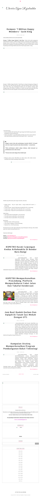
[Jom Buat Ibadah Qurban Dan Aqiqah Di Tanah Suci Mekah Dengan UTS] (8, 323)
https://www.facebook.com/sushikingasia (16, 238)
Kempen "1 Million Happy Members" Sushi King (20, 30)
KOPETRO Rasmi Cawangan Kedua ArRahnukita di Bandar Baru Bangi (20, 249)
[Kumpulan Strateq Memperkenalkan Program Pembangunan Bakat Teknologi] (8, 354)
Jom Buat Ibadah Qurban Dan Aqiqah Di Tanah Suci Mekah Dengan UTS (20, 314)
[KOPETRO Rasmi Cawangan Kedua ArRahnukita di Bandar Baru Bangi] (8, 258)
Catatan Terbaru (6, 374)
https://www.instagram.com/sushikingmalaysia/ (18, 236)
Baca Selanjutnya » (34, 239)
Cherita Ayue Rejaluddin (20, 494)
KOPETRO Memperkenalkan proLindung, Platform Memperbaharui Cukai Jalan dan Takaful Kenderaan (20, 282)
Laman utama (21, 374)
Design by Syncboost (27, 494)
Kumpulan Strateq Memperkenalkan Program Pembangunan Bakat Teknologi (20, 346)
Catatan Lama (35, 374)
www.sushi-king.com (11, 235)
